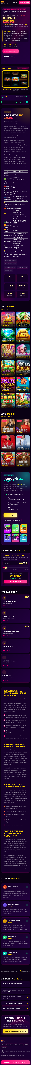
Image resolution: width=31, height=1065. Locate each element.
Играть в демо (10, 515)
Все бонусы (8, 56)
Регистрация (24, 2)
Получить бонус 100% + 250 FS (15, 1031)
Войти (15, 2)
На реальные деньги (12, 520)
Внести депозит (15, 582)
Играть (26, 1058)
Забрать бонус (9, 51)
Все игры (4, 309)
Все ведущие (6, 416)
